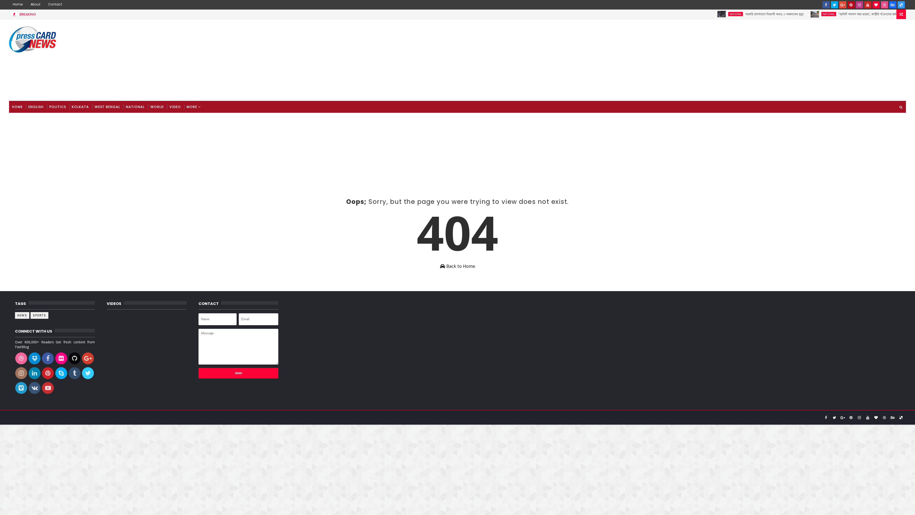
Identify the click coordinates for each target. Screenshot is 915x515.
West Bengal (107, 106)
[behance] (892, 4)
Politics (57, 106)
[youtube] (867, 4)
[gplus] (842, 4)
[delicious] (901, 4)
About (35, 4)
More (192, 106)
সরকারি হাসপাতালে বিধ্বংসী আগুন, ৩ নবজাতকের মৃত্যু (755, 14)
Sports (39, 315)
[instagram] (859, 4)
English (36, 106)
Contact (55, 4)
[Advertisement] (819, 60)
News (22, 315)
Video (175, 106)
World (157, 106)
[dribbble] (884, 4)
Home (18, 4)
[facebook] (826, 4)
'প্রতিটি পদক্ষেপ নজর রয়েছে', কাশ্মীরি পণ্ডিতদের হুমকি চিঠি (851, 14)
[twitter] (834, 4)
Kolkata (80, 106)
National (716, 14)
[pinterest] (851, 4)
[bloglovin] (876, 4)
